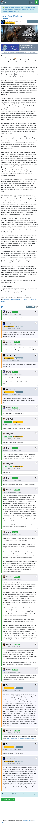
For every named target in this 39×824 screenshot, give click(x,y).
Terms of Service (27, 820)
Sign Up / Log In (9, 799)
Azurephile (10, 323)
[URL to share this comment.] (36, 311)
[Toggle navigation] (31, 2)
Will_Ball (9, 419)
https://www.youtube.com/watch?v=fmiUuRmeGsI (21, 738)
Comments (30, 306)
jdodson (9, 342)
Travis (8, 312)
